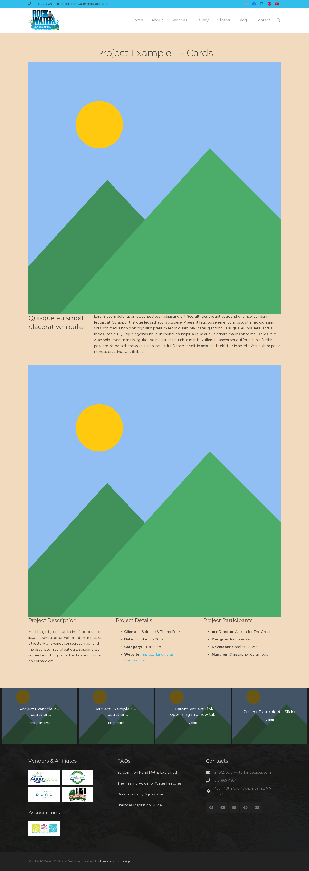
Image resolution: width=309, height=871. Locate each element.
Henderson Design (115, 861)
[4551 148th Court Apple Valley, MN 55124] (210, 791)
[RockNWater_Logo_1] (43, 20)
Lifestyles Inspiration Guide (139, 805)
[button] (278, 20)
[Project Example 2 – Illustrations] (39, 716)
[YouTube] (277, 4)
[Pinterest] (269, 4)
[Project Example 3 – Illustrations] (116, 716)
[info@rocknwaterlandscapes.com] (210, 772)
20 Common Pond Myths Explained (147, 772)
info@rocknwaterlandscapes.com (242, 772)
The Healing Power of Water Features (149, 783)
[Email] (246, 4)
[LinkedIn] (261, 4)
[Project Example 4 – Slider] (270, 716)
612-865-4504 (225, 780)
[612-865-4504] (210, 780)
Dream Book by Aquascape (140, 794)
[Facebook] (254, 4)
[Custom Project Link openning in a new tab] (193, 716)
